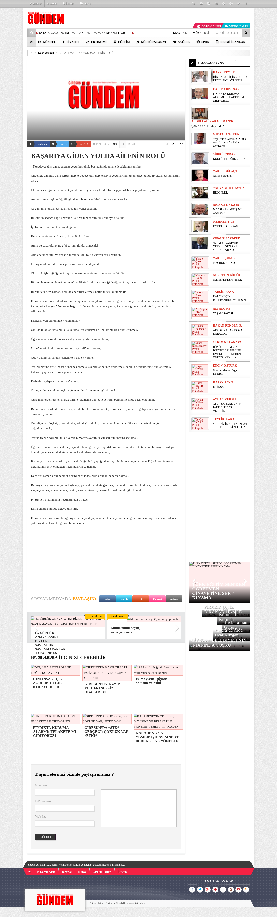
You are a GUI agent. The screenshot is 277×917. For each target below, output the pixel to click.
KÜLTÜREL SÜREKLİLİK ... (229, 160)
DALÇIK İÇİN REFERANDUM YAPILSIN (229, 298)
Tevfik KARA (224, 419)
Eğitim (123, 42)
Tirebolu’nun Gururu (235, 625)
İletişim (69, 3)
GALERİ (211, 26)
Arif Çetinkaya (226, 204)
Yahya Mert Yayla (229, 187)
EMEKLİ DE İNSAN (225, 226)
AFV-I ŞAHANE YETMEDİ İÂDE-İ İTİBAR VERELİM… (229, 407)
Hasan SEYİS (223, 382)
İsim (41, 785)
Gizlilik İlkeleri (102, 871)
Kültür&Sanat (153, 42)
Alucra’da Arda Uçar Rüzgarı (229, 632)
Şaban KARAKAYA (227, 342)
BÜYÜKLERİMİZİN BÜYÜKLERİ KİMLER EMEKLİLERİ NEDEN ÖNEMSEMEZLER (227, 352)
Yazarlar (36, 3)
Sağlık (183, 42)
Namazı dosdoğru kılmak (227, 279)
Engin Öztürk (225, 365)
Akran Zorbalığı (222, 175)
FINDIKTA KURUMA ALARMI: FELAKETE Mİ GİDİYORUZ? (229, 97)
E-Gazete (52, 3)
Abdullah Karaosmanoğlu (215, 121)
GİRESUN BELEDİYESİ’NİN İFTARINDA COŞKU (218, 643)
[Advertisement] (106, 558)
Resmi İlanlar (232, 42)
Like (107, 599)
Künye (87, 3)
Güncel (49, 42)
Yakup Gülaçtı (225, 171)
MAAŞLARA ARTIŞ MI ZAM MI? (227, 211)
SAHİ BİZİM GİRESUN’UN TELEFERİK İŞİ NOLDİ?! (230, 425)
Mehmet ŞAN (223, 221)
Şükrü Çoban (224, 154)
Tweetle (124, 599)
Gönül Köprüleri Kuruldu (227, 614)
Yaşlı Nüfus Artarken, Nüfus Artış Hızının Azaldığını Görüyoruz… (229, 142)
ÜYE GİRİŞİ (202, 32)
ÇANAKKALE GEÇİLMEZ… (209, 126)
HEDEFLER (220, 192)
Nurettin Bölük (227, 275)
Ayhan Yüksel (225, 399)
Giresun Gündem (135, 903)
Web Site (40, 816)
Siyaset (72, 42)
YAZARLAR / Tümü (211, 62)
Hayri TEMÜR (224, 72)
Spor (205, 42)
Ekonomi (98, 42)
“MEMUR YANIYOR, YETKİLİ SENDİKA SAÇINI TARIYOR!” (226, 247)
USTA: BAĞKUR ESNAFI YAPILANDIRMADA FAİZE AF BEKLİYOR (82, 32)
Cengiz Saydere (226, 238)
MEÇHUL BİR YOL (225, 262)
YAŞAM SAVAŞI (223, 313)
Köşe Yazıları (46, 52)
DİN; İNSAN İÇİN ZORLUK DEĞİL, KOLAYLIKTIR (230, 79)
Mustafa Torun (226, 134)
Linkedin (174, 599)
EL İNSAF (219, 387)
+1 (141, 599)
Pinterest (157, 599)
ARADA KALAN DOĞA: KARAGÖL (228, 332)
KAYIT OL (181, 32)
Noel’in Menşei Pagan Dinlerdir (225, 372)
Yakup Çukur (224, 258)
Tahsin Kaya (223, 291)
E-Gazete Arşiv (46, 871)
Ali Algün (221, 308)
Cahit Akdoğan (226, 89)
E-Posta (43, 801)
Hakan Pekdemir (227, 325)
